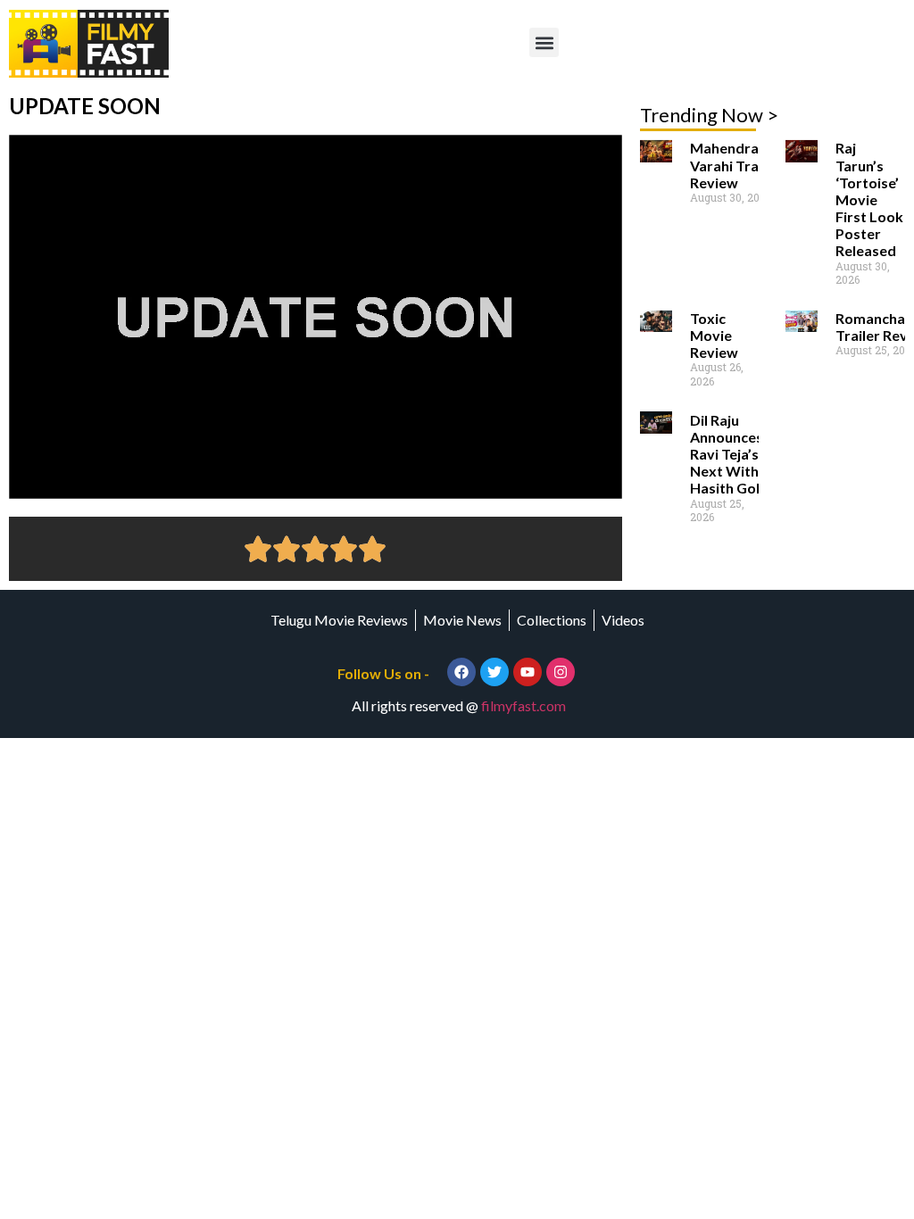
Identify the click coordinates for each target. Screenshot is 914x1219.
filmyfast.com (523, 705)
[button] (544, 42)
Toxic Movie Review (714, 335)
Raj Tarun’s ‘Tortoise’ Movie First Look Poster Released (869, 199)
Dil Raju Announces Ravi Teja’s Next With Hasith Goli (726, 454)
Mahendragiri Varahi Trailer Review (735, 164)
